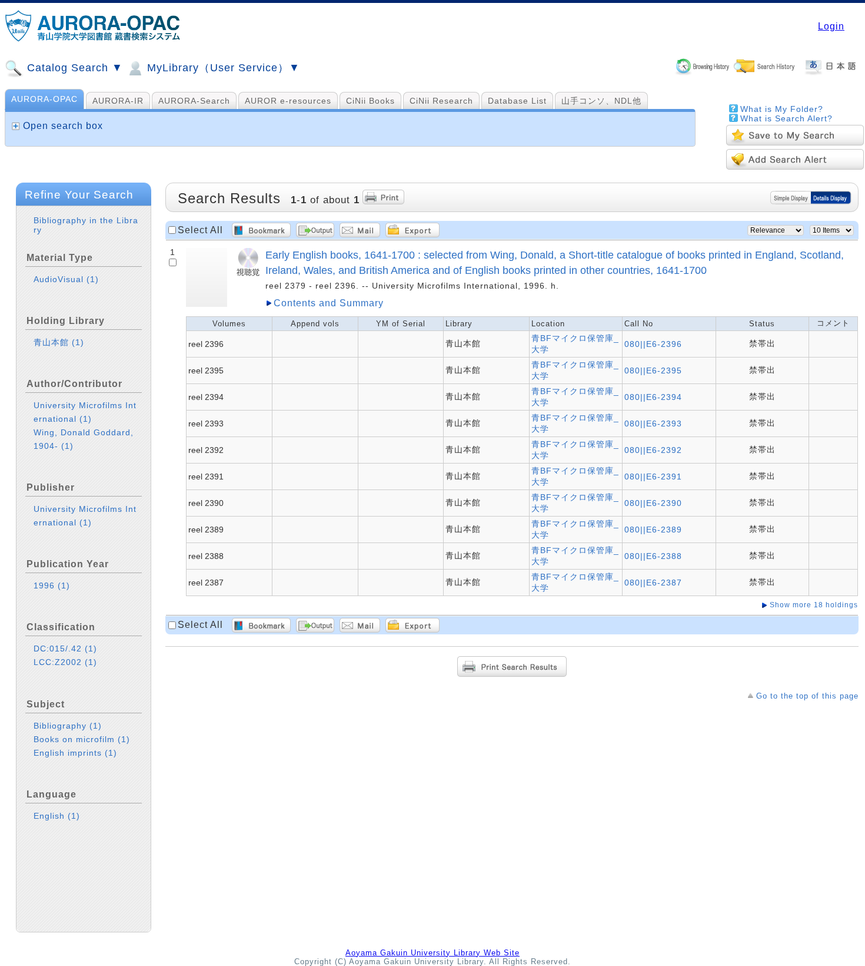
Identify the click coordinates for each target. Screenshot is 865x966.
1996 (52, 585)
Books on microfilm (82, 739)
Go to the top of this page (807, 696)
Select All (200, 230)
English (57, 816)
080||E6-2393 (653, 423)
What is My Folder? (781, 109)
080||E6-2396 (653, 344)
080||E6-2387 (653, 582)
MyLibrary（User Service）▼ (222, 68)
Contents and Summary (329, 303)
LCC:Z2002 (65, 662)
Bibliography (68, 725)
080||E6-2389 (653, 529)
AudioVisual (66, 279)
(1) (92, 279)
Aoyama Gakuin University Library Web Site (432, 952)
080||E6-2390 (653, 503)
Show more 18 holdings (814, 605)
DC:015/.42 (65, 648)
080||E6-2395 (653, 370)
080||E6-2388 (653, 556)
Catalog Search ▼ (73, 68)
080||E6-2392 (653, 450)
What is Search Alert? (786, 118)
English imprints (75, 752)
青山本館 (59, 342)
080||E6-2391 (653, 476)
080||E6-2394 (653, 397)
